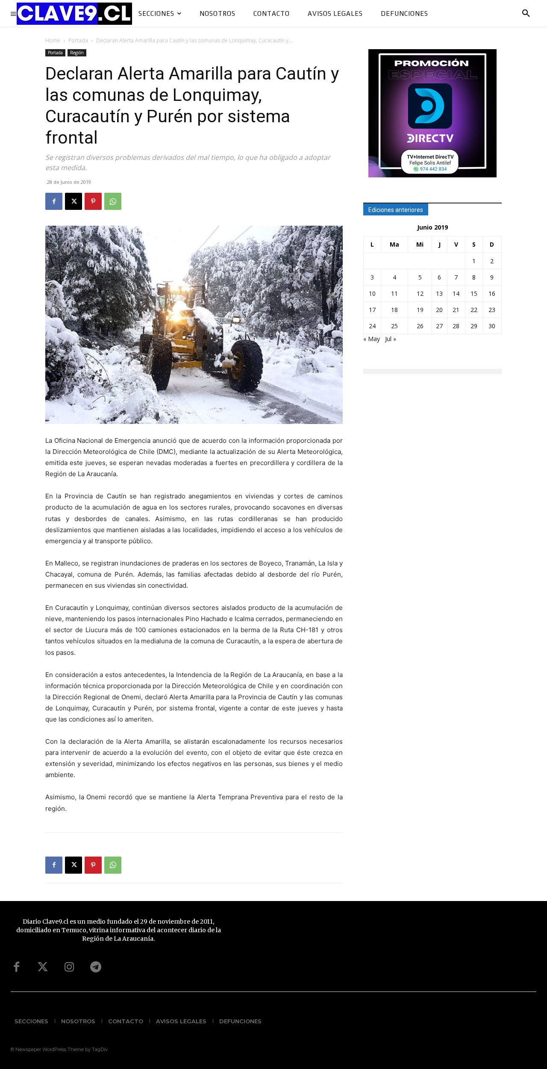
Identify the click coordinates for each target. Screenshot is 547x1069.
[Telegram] (95, 967)
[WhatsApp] (112, 201)
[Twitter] (42, 967)
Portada (78, 40)
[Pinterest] (93, 201)
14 (456, 293)
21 (456, 310)
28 (456, 326)
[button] (526, 13)
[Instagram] (69, 967)
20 (439, 310)
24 (372, 326)
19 (420, 310)
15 (474, 293)
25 (394, 326)
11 (394, 293)
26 (420, 326)
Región (77, 53)
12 (420, 293)
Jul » (390, 339)
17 (372, 310)
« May (371, 339)
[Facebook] (53, 201)
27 (439, 326)
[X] (73, 201)
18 (394, 310)
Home (52, 40)
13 (439, 293)
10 (372, 293)
